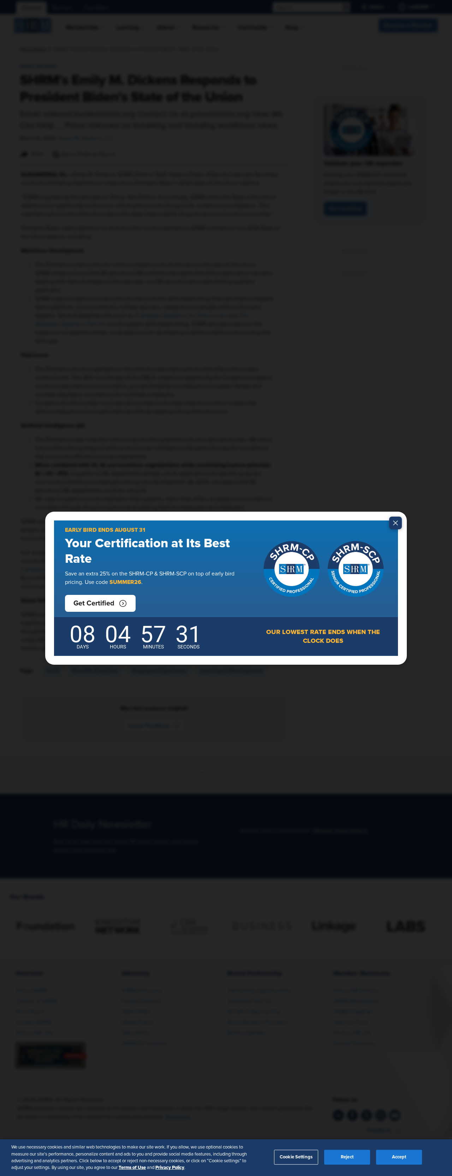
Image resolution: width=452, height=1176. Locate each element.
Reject (347, 1157)
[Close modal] (395, 523)
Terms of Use (132, 1167)
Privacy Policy (169, 1167)
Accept (399, 1157)
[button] (100, 603)
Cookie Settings (296, 1157)
